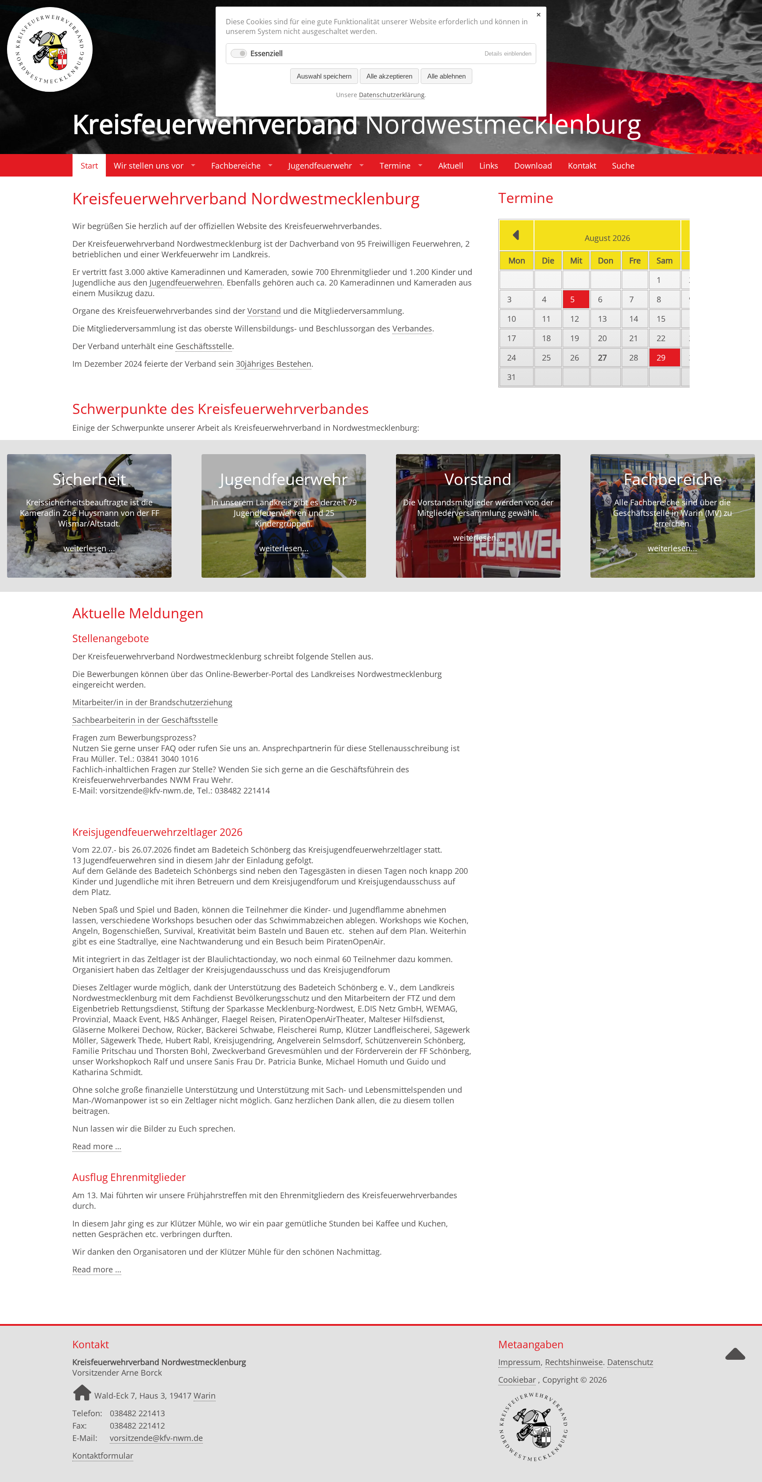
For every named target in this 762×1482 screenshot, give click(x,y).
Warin (205, 1395)
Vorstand (264, 310)
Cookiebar (517, 1379)
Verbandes (412, 328)
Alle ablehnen (446, 76)
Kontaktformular (102, 1455)
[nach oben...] (735, 1362)
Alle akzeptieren (389, 76)
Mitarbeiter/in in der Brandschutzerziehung (152, 702)
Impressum (519, 1362)
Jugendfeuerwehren (185, 282)
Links (488, 165)
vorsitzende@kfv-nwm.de (156, 1438)
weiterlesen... (284, 548)
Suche (623, 165)
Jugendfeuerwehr (320, 165)
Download (533, 165)
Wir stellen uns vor (148, 165)
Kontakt (582, 165)
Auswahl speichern (324, 76)
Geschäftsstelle (204, 346)
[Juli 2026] (517, 238)
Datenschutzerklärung (392, 94)
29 (661, 357)
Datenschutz (630, 1362)
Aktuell (450, 165)
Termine (395, 165)
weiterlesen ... (89, 548)
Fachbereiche (236, 165)
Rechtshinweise (574, 1362)
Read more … (96, 1146)
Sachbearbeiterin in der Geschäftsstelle (145, 720)
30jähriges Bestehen (273, 363)
